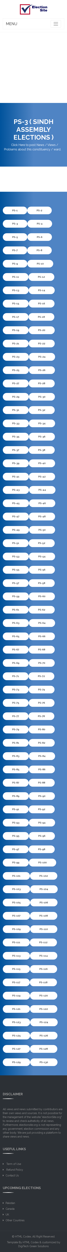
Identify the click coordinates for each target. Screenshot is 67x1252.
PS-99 (15, 862)
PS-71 (15, 676)
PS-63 (15, 623)
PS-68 (41, 649)
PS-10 (40, 263)
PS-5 (15, 237)
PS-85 (15, 769)
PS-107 (16, 915)
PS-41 (15, 476)
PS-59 (15, 596)
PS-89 (15, 796)
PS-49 (16, 529)
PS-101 (16, 876)
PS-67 (15, 649)
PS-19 (15, 330)
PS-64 (42, 623)
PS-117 (16, 982)
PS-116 (43, 969)
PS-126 (44, 1035)
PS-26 (41, 370)
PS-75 (15, 702)
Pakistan (10, 1203)
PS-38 (41, 450)
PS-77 (15, 716)
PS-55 (15, 569)
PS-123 (16, 1022)
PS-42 (42, 476)
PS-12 (41, 276)
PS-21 (15, 343)
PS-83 (15, 756)
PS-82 (41, 742)
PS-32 (41, 410)
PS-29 (15, 396)
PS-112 (43, 942)
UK (7, 1214)
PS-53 (15, 556)
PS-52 (41, 543)
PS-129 (16, 1062)
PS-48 (42, 516)
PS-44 (42, 489)
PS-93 (15, 822)
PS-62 (41, 609)
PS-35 (15, 436)
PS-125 (16, 1035)
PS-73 (15, 689)
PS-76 (41, 702)
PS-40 (42, 463)
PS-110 (44, 929)
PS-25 (15, 370)
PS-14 (41, 290)
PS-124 (44, 1022)
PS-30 (41, 396)
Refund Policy (14, 1169)
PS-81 (15, 742)
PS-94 (42, 822)
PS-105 (16, 902)
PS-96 (41, 835)
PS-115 (16, 969)
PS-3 (15, 223)
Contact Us (12, 1175)
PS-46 (42, 503)
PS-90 (41, 796)
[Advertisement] (33, 67)
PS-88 (41, 782)
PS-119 (16, 995)
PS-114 (43, 955)
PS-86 (41, 769)
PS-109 (16, 929)
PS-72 (41, 676)
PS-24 (42, 356)
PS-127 (16, 1048)
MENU (11, 24)
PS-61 (15, 609)
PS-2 (39, 210)
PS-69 (15, 663)
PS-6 (39, 237)
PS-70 (41, 663)
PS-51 (15, 543)
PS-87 (15, 782)
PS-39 (15, 463)
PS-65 (15, 636)
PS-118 (43, 982)
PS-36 (41, 436)
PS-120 (43, 995)
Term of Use (13, 1163)
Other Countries (15, 1220)
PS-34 (42, 423)
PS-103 (16, 889)
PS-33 (15, 423)
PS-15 (15, 303)
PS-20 (41, 330)
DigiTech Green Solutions (33, 1246)
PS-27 (15, 383)
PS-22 (41, 343)
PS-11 (15, 276)
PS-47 (15, 516)
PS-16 (41, 303)
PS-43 (16, 489)
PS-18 (41, 317)
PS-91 (15, 809)
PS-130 (44, 1062)
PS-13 (15, 290)
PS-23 (15, 356)
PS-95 (15, 835)
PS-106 (44, 902)
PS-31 (15, 410)
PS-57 (15, 583)
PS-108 (43, 915)
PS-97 (15, 849)
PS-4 (40, 223)
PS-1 (15, 210)
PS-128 (43, 1048)
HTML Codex (23, 1236)
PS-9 (15, 263)
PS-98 (41, 849)
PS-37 (15, 450)
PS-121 (16, 1009)
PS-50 (42, 529)
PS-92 (41, 809)
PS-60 (41, 596)
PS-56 (41, 569)
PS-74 (41, 689)
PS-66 (41, 636)
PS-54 (42, 556)
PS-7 (15, 250)
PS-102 (43, 876)
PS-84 (42, 756)
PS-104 (44, 889)
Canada (10, 1208)
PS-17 (15, 317)
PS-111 (16, 942)
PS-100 (42, 862)
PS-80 (41, 729)
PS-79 (15, 729)
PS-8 (39, 250)
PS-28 (41, 383)
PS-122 (43, 1009)
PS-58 (41, 583)
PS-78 (41, 716)
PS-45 (16, 503)
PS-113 (16, 955)
